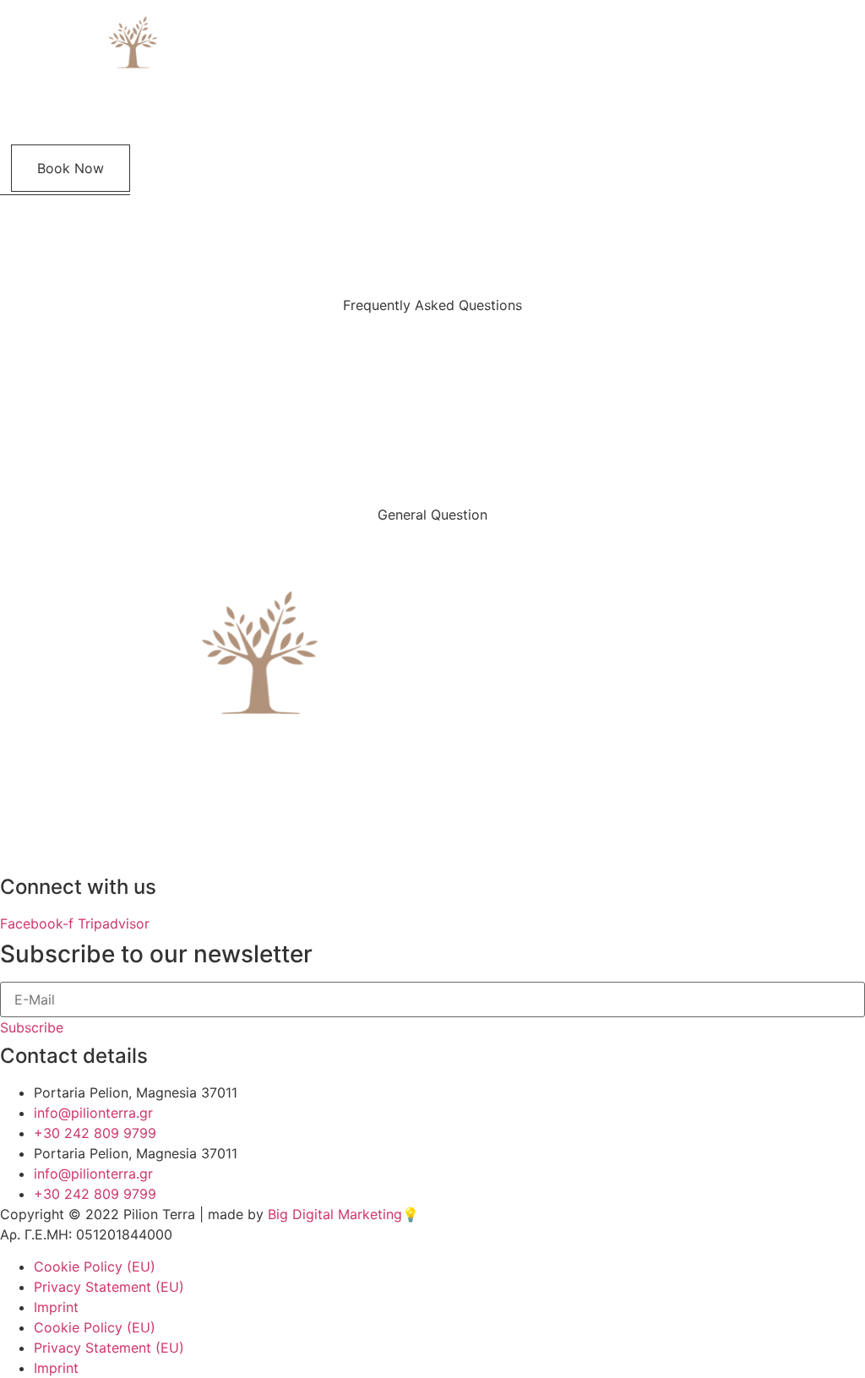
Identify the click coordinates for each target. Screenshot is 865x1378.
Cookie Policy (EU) (94, 1266)
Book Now (70, 168)
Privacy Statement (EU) (109, 1286)
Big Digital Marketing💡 (343, 1214)
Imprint (56, 1307)
